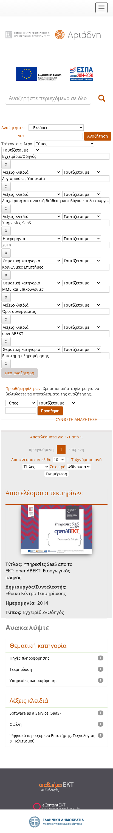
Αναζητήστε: (13, 127)
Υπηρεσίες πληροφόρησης (33, 680)
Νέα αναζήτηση (19, 372)
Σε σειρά (58, 466)
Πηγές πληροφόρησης (29, 658)
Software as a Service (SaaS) (35, 713)
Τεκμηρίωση (21, 669)
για (21, 135)
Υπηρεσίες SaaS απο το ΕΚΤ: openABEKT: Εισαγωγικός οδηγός (38, 571)
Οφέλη (16, 724)
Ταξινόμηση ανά (86, 459)
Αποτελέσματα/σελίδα (31, 459)
